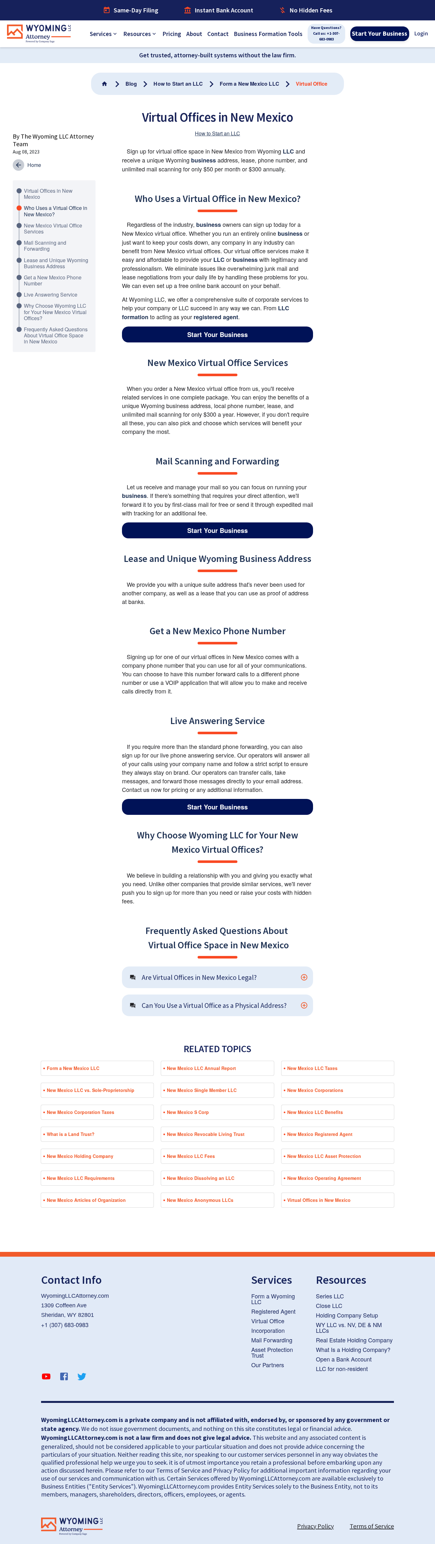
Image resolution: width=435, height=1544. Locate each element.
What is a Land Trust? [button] (71, 1134)
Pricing (171, 34)
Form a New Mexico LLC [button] (73, 1068)
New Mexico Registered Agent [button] (320, 1134)
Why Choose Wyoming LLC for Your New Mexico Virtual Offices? (55, 311)
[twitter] (82, 1377)
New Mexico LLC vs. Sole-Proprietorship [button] (90, 1090)
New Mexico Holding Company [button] (80, 1156)
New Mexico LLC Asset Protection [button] (324, 1156)
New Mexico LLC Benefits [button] (315, 1112)
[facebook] (64, 1377)
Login (421, 34)
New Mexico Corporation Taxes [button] (80, 1112)
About (194, 34)
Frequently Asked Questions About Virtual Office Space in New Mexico (56, 335)
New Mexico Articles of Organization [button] (86, 1200)
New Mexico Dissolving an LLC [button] (200, 1178)
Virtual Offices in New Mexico (48, 193)
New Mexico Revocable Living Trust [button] (206, 1134)
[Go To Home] (105, 84)
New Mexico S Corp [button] (188, 1112)
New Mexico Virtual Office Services (53, 228)
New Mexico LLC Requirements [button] (81, 1178)
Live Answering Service (50, 294)
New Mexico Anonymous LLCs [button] (200, 1200)
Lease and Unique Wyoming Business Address (56, 263)
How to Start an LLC (217, 133)
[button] (217, 977)
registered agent (216, 317)
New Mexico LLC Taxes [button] (312, 1068)
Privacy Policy (315, 1526)
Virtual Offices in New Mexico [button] (319, 1200)
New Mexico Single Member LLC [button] (202, 1090)
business (203, 160)
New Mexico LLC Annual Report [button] (201, 1068)
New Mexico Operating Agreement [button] (324, 1178)
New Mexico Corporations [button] (315, 1090)
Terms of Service (372, 1526)
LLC (288, 151)
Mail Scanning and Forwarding (45, 245)
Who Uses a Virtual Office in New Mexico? (55, 211)
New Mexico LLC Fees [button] (191, 1156)
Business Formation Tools (268, 34)
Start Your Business (379, 33)
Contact (218, 34)
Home (34, 165)
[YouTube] (46, 1377)
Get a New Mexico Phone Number (53, 280)
